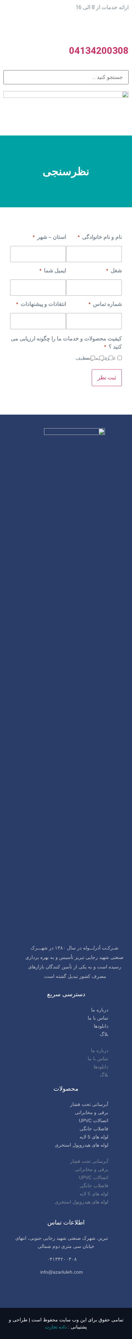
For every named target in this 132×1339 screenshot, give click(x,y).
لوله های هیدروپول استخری (81, 1145)
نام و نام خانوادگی (100, 237)
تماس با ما (98, 1018)
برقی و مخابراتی (91, 1112)
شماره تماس (105, 304)
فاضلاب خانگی (94, 1128)
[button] (66, 1042)
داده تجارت (56, 1327)
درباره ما (99, 1009)
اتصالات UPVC (93, 1120)
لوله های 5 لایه (94, 1136)
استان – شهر (49, 237)
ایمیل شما (53, 270)
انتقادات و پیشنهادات (41, 304)
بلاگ (104, 1034)
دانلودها (101, 1026)
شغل (114, 270)
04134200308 (99, 50)
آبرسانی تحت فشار (89, 1104)
